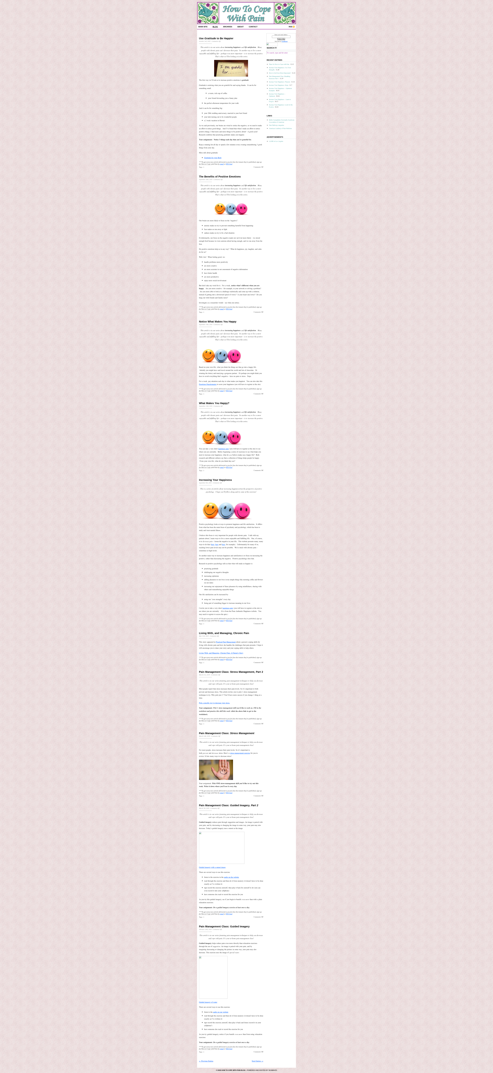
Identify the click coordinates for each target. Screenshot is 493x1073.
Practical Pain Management (226, 642)
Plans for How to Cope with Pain (279, 64)
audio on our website (220, 1012)
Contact (253, 27)
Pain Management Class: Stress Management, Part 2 (231, 671)
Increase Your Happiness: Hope (278, 85)
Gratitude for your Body (213, 157)
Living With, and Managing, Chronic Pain (224, 633)
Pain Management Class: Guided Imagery (224, 926)
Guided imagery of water (208, 1002)
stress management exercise (240, 753)
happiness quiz (223, 448)
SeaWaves (273, 1070)
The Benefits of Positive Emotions (220, 176)
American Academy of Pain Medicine (280, 128)
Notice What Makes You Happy (217, 321)
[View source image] (231, 68)
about (240, 27)
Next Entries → (257, 1061)
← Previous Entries (206, 1061)
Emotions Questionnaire (207, 384)
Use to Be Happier (216, 38)
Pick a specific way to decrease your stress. (214, 703)
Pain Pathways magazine (276, 125)
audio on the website (231, 877)
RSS (290, 27)
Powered (251, 1070)
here (212, 544)
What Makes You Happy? (214, 403)
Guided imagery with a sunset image (212, 867)
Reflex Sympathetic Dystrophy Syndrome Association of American (281, 121)
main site (202, 27)
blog (215, 27)
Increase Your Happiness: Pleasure (279, 82)
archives (227, 27)
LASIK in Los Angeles (276, 141)
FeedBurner (285, 41)
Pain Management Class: (226, 733)
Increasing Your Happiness (215, 479)
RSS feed (229, 164)
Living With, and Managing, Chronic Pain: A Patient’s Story (221, 653)
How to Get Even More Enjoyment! (280, 73)
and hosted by (261, 1070)
